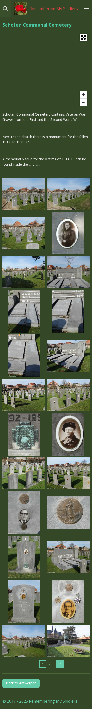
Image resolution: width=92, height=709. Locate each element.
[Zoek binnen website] (5, 8)
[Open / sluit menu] (86, 8)
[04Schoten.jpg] (68, 233)
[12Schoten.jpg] (68, 395)
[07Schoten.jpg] (24, 311)
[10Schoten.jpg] (68, 356)
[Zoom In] (83, 94)
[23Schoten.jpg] (24, 641)
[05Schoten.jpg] (24, 272)
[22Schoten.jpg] (68, 601)
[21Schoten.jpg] (24, 601)
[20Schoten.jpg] (68, 557)
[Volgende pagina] (60, 664)
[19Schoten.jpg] (24, 557)
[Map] (46, 69)
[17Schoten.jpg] (24, 512)
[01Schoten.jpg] (24, 194)
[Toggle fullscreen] (83, 37)
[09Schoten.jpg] (24, 356)
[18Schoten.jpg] (68, 512)
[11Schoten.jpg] (24, 395)
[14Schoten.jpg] (68, 434)
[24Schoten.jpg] (68, 641)
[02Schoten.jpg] (68, 194)
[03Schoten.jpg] (24, 233)
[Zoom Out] (83, 102)
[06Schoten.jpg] (68, 272)
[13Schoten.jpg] (24, 434)
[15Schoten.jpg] (24, 473)
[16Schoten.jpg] (68, 473)
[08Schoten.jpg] (68, 311)
